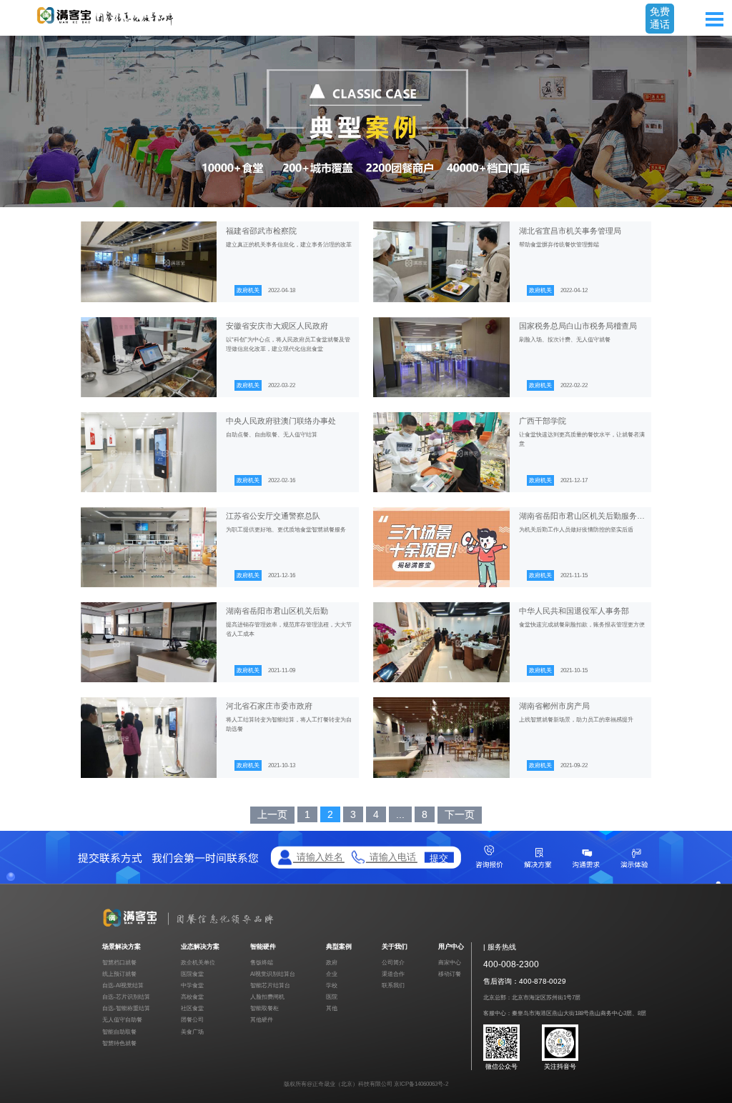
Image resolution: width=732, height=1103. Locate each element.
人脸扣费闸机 (267, 997)
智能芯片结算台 (270, 985)
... (400, 814)
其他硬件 (261, 1020)
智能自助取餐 (119, 1032)
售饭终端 (261, 962)
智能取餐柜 (264, 1008)
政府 (331, 962)
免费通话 (660, 18)
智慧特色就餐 (119, 1043)
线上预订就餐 (119, 974)
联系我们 (393, 985)
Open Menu (714, 19)
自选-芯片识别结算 (126, 997)
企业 (331, 974)
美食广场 (192, 1032)
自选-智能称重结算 (126, 1008)
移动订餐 (449, 974)
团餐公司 (192, 1020)
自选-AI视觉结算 (123, 985)
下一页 (460, 814)
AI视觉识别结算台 (272, 974)
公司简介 (393, 962)
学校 (331, 985)
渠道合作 (393, 974)
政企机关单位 (198, 962)
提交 (439, 857)
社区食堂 (192, 1008)
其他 (331, 1008)
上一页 (272, 814)
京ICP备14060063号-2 (421, 1084)
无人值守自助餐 (122, 1020)
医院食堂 (192, 974)
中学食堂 (192, 985)
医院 (331, 997)
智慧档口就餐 (119, 962)
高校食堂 (192, 997)
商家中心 (449, 962)
